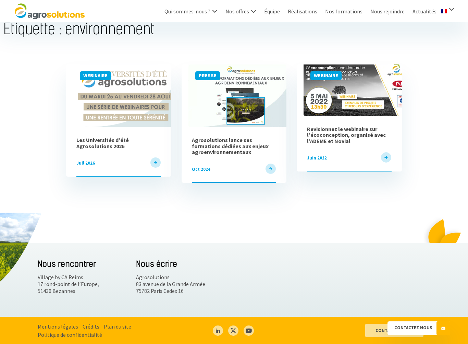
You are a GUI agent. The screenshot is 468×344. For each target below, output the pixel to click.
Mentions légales (58, 326)
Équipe (272, 11)
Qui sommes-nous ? (187, 11)
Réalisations (302, 11)
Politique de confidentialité (70, 334)
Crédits (91, 326)
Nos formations (343, 11)
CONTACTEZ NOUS (413, 327)
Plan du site (117, 326)
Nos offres (237, 11)
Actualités (424, 11)
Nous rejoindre (387, 11)
